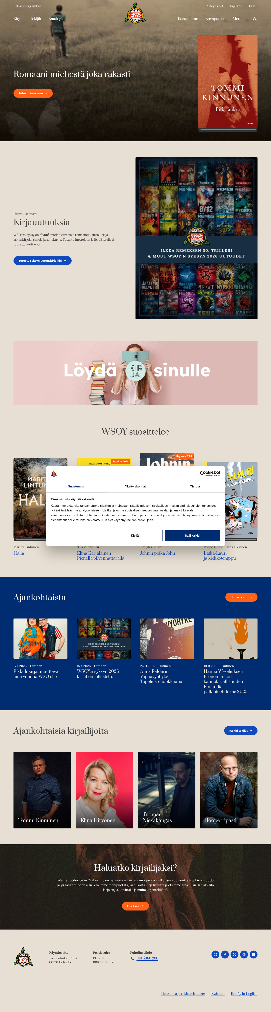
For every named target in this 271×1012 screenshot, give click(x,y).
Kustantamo (188, 18)
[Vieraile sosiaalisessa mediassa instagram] (215, 954)
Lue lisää (133, 906)
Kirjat (18, 18)
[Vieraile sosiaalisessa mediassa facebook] (225, 954)
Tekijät (35, 18)
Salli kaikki (192, 535)
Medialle (240, 18)
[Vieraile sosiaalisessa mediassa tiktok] (254, 954)
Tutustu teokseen (31, 93)
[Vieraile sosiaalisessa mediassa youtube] (244, 954)
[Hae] (254, 19)
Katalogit (55, 18)
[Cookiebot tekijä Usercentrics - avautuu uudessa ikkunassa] (203, 474)
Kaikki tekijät (238, 730)
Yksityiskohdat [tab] (135, 486)
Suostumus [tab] (76, 486)
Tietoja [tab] (195, 486)
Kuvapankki (215, 18)
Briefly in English (244, 994)
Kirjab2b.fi (236, 6)
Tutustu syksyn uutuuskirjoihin (40, 260)
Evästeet (218, 994)
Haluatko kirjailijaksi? (27, 6)
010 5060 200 (147, 958)
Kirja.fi (253, 6)
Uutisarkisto (239, 597)
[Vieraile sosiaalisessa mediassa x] (234, 954)
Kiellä (135, 535)
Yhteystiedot (215, 6)
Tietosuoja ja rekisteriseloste (183, 994)
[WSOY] (135, 13)
